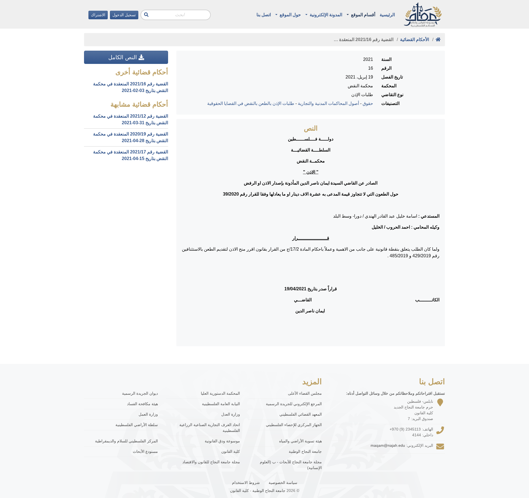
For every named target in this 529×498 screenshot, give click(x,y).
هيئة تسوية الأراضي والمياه (300, 441)
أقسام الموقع (362, 14)
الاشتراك (98, 15)
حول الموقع (290, 14)
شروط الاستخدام (246, 482)
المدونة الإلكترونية (325, 14)
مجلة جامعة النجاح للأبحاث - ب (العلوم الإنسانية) (291, 465)
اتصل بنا (264, 14)
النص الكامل (123, 57)
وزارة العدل (230, 414)
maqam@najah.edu (388, 445)
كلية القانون (230, 451)
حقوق (368, 103)
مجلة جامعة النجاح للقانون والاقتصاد (211, 462)
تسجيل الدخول (124, 15)
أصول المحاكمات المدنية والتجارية (328, 103)
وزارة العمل (148, 414)
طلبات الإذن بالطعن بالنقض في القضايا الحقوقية (250, 103)
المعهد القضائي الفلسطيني (300, 414)
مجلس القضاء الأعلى (305, 393)
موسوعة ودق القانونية (222, 441)
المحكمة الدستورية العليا (220, 393)
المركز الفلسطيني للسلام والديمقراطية (126, 441)
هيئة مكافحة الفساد (142, 404)
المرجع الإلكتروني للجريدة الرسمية (294, 404)
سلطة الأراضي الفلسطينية (136, 425)
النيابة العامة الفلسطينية (221, 404)
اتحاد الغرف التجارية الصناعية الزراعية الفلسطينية (209, 428)
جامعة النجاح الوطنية (305, 451)
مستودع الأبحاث (145, 451)
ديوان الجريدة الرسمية (140, 393)
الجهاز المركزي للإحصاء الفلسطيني (294, 425)
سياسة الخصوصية (283, 482)
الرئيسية (387, 14)
